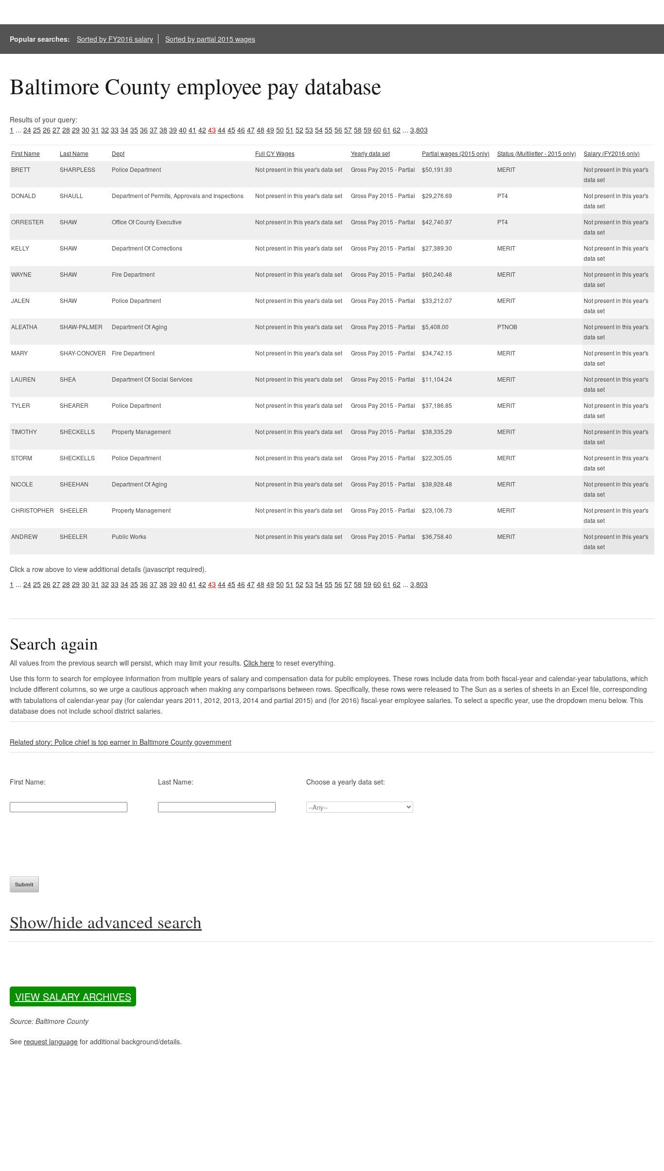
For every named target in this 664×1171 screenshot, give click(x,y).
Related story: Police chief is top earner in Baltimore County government (120, 742)
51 (290, 129)
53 (309, 129)
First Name (25, 153)
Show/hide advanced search (106, 921)
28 (66, 129)
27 (56, 129)
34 (124, 129)
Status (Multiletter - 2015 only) (536, 153)
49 (270, 129)
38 (163, 129)
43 (212, 129)
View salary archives (73, 996)
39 (173, 129)
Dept (118, 153)
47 (251, 129)
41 (192, 129)
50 (280, 129)
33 (115, 129)
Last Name (74, 153)
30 (85, 129)
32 (105, 129)
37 (153, 129)
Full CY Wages (275, 153)
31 (95, 129)
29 (76, 129)
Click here (259, 663)
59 (367, 129)
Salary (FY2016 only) (612, 153)
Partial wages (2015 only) (455, 153)
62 (397, 129)
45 (231, 129)
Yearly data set (370, 153)
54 (319, 129)
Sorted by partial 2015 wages (210, 39)
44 (222, 129)
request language (51, 1041)
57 (348, 129)
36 (144, 129)
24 (27, 129)
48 (260, 129)
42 (202, 129)
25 (37, 129)
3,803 (419, 129)
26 (47, 129)
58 (358, 129)
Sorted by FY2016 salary (115, 39)
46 (241, 129)
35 (134, 129)
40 (183, 129)
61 (387, 129)
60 (377, 129)
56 (338, 129)
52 (299, 129)
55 (328, 129)
